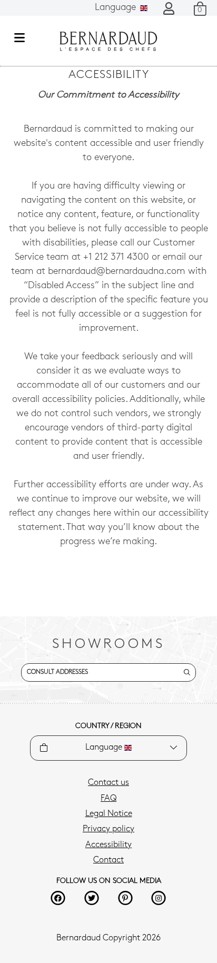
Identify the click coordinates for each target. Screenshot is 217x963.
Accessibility (108, 845)
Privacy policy (108, 829)
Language (117, 8)
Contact (108, 860)
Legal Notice (108, 814)
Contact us (108, 783)
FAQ (108, 798)
